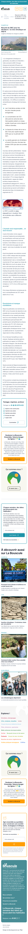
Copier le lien (8, 417)
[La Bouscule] (5, 8)
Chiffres (22, 742)
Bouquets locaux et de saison (15, 733)
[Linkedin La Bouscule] (15, 405)
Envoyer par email (9, 415)
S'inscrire (16, 8)
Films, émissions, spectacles (9, 727)
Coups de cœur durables (15, 736)
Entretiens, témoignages (8, 718)
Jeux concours (6, 927)
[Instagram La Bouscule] (13, 405)
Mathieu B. (24, 52)
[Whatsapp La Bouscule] (21, 405)
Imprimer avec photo (10, 411)
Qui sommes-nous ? (9, 898)
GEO (15, 273)
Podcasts (4, 736)
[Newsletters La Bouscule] (19, 918)
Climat (12, 16)
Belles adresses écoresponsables (11, 730)
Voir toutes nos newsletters (10, 539)
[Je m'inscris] (14, 844)
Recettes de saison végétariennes (11, 739)
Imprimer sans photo (10, 413)
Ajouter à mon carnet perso (12, 408)
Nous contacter (7, 895)
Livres (20, 721)
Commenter (12, 422)
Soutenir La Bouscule (14, 459)
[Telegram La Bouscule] (19, 405)
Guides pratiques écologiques (10, 742)
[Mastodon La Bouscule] (17, 405)
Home (2, 16)
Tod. (21, 930)
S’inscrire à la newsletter (10, 901)
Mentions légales (6, 925)
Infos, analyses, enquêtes (6, 16)
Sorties (3, 733)
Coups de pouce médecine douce (11, 724)
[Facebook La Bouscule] (11, 405)
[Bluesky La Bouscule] (23, 405)
